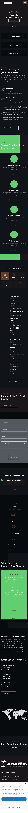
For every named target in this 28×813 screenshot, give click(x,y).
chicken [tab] (22, 277)
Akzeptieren (14, 799)
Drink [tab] (7, 285)
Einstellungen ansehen (14, 807)
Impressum (20, 810)
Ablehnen (14, 803)
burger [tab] (13, 277)
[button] (26, 783)
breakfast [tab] (5, 277)
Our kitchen (14, 53)
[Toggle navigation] (25, 2)
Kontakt (4, 779)
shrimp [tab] (20, 285)
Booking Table (14, 37)
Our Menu (14, 45)
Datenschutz (15, 810)
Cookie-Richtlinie (9, 810)
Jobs (16, 779)
